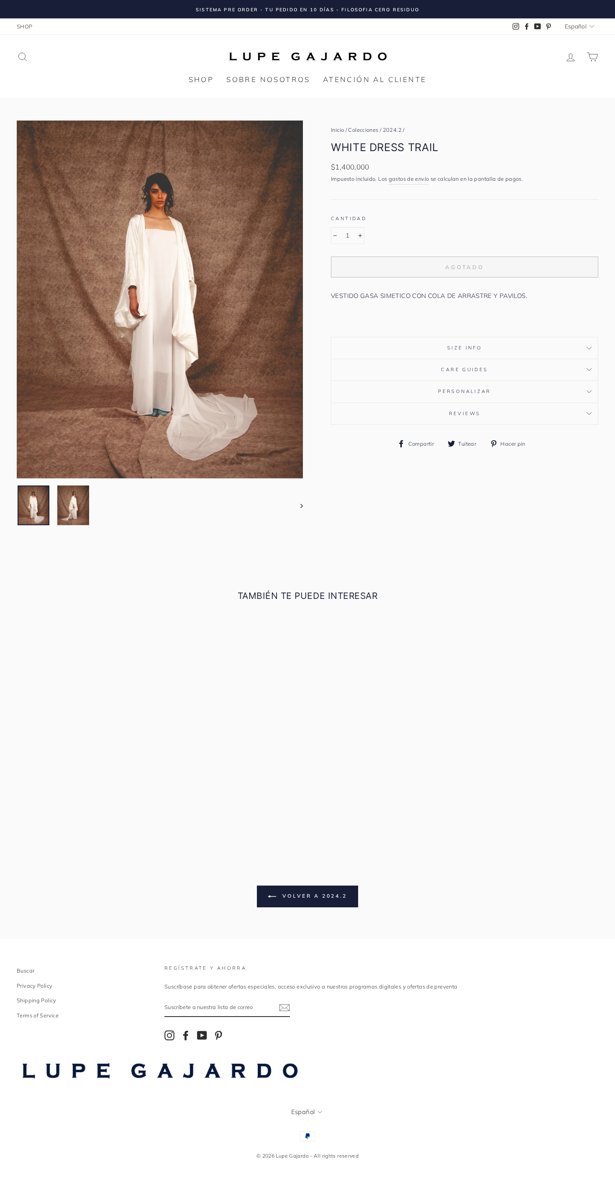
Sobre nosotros (268, 79)
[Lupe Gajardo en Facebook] (186, 1035)
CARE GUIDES (464, 369)
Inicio (337, 129)
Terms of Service (38, 1015)
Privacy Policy (34, 985)
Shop (201, 79)
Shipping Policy (36, 1000)
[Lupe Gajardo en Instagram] (169, 1035)
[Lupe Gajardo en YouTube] (202, 1035)
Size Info (464, 348)
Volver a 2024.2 (313, 896)
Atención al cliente (375, 79)
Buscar (25, 970)
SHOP (25, 26)
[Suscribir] (284, 1008)
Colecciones (363, 129)
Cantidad (348, 218)
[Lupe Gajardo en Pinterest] (218, 1035)
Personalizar (464, 391)
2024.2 (392, 129)
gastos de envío (409, 178)
